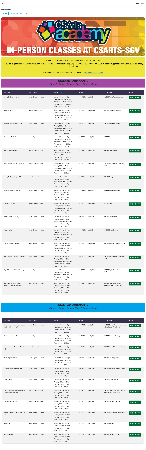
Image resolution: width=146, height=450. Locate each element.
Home (5, 13)
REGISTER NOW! (135, 97)
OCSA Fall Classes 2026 (19, 13)
